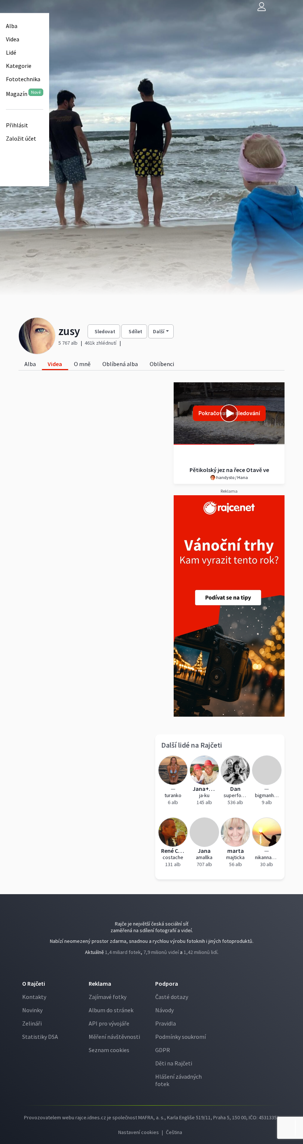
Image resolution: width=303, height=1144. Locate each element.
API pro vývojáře (109, 1023)
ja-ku (204, 795)
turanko (172, 795)
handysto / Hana (231, 477)
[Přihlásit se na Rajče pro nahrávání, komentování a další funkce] (261, 6)
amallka (204, 857)
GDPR (162, 1050)
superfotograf (236, 795)
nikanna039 (267, 857)
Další (158, 331)
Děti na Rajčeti (173, 1063)
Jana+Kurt (205, 788)
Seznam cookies (109, 1050)
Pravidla (165, 1023)
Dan (235, 788)
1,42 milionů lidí (200, 952)
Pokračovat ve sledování (229, 413)
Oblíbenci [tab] (162, 364)
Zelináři (32, 1023)
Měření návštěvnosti (114, 1036)
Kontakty (34, 996)
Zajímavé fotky (107, 996)
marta (235, 850)
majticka (235, 857)
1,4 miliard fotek (123, 952)
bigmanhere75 (267, 795)
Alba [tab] (30, 364)
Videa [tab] (55, 364)
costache (173, 857)
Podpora (166, 983)
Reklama (100, 983)
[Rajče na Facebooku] (150, 967)
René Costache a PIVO (173, 850)
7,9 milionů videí (161, 952)
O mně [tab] (82, 364)
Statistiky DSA (40, 1036)
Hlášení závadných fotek (178, 1080)
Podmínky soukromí (180, 1036)
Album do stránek (111, 1010)
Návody (164, 1010)
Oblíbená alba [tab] (120, 364)
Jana (204, 850)
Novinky (32, 1010)
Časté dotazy (171, 996)
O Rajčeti (33, 983)
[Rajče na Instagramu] (153, 967)
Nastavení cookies (138, 1132)
